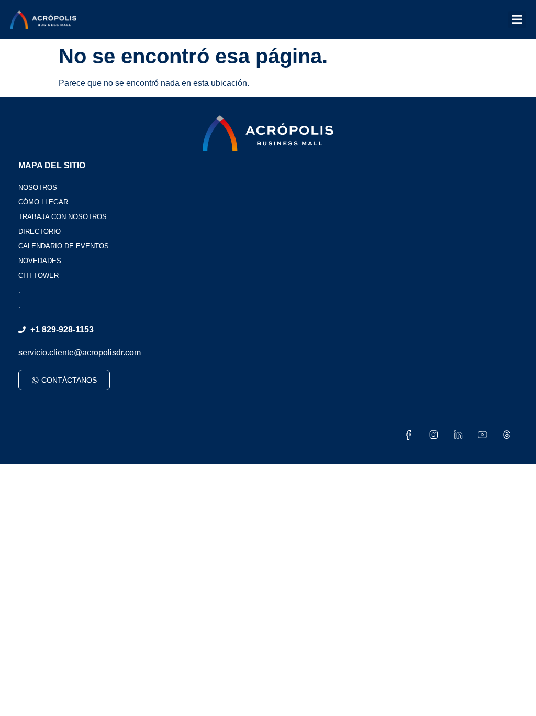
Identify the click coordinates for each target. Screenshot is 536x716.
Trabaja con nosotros (62, 217)
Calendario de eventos (63, 246)
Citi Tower (38, 275)
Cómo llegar (43, 202)
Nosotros (37, 187)
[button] (517, 19)
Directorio (39, 231)
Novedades (39, 261)
